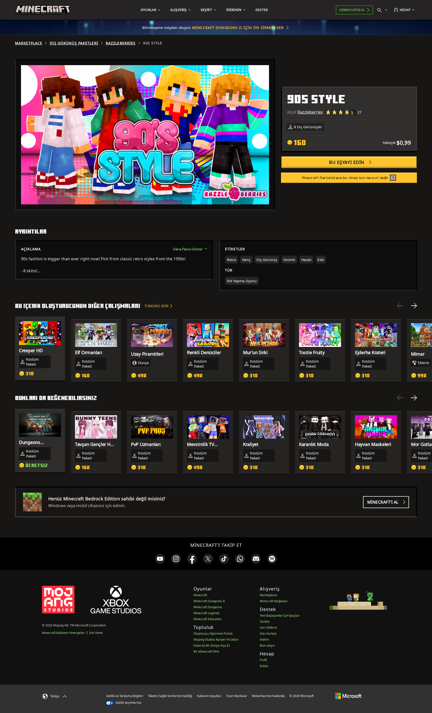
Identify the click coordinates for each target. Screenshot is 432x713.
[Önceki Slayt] (400, 306)
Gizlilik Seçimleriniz (128, 703)
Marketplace (28, 43)
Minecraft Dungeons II (209, 601)
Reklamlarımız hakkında (268, 696)
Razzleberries (121, 43)
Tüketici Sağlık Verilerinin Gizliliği (170, 696)
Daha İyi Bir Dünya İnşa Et (212, 645)
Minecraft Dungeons (208, 607)
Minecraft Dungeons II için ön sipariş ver (238, 27)
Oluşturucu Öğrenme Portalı (213, 633)
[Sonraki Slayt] (414, 306)
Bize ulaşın (267, 645)
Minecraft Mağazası (274, 601)
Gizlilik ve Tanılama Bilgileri (124, 696)
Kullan (264, 666)
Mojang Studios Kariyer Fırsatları (216, 639)
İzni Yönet (96, 632)
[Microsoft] (348, 696)
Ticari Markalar (236, 696)
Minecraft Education (208, 619)
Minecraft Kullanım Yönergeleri (63, 632)
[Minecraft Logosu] (42, 10)
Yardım (265, 621)
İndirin (264, 639)
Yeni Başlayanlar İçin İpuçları (280, 615)
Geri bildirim (268, 627)
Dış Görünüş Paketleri (74, 43)
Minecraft (200, 595)
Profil (263, 660)
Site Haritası (268, 633)
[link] (160, 559)
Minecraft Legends (207, 613)
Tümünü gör (156, 305)
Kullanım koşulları (209, 696)
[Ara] (383, 10)
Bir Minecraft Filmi (206, 651)
